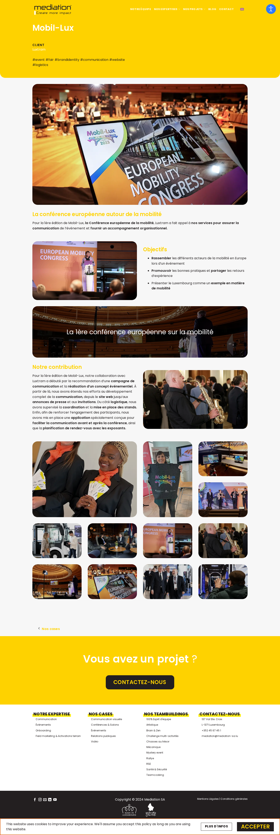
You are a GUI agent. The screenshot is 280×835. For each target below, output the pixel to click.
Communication (46, 719)
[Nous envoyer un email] (45, 800)
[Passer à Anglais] (242, 9)
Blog (212, 9)
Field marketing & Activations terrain (58, 736)
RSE (148, 764)
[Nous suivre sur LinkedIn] (49, 800)
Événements (43, 724)
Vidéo (94, 741)
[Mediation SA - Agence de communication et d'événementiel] (52, 9)
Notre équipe (140, 9)
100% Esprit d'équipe (158, 719)
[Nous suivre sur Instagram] (40, 800)
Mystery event (154, 752)
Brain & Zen (153, 730)
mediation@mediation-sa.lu (220, 736)
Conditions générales (234, 799)
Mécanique (153, 747)
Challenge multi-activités (162, 736)
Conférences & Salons (105, 724)
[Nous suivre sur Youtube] (55, 800)
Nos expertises (166, 9)
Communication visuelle (106, 719)
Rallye (150, 758)
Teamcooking (155, 775)
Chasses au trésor (157, 741)
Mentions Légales (208, 799)
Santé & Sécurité (156, 769)
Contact (226, 9)
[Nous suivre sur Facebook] (34, 800)
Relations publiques (103, 736)
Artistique (152, 724)
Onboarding (43, 730)
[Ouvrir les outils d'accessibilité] (271, 9)
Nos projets (193, 9)
